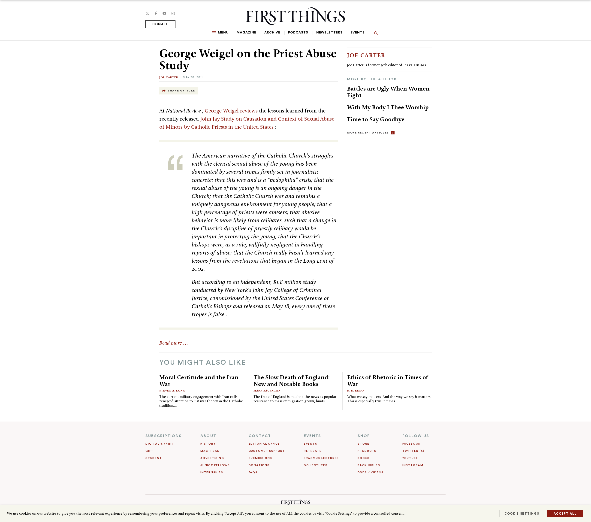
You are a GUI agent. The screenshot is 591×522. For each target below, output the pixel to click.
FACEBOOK (411, 443)
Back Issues (369, 465)
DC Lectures (315, 465)
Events (358, 32)
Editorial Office (264, 443)
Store (363, 443)
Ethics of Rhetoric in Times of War (387, 380)
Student (153, 458)
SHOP (364, 436)
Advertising (212, 458)
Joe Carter (168, 77)
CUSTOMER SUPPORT (267, 450)
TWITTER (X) (413, 450)
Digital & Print (159, 443)
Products (367, 450)
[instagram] (173, 13)
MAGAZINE (246, 32)
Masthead (210, 450)
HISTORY (207, 443)
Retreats (313, 450)
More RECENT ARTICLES (368, 132)
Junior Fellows (215, 465)
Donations (259, 465)
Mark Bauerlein (267, 390)
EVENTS (312, 436)
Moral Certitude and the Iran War (198, 380)
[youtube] (164, 13)
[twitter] (147, 13)
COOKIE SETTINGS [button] (521, 513)
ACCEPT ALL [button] (565, 513)
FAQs (253, 472)
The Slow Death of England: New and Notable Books (291, 380)
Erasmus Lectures (321, 458)
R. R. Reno (355, 390)
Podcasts (298, 32)
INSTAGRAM (412, 465)
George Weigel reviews (232, 110)
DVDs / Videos (371, 472)
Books (364, 458)
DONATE (160, 24)
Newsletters (329, 32)
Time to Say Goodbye (375, 119)
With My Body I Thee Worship (387, 107)
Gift (149, 450)
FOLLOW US (415, 436)
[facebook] (155, 13)
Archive (272, 32)
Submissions (260, 458)
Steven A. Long (172, 390)
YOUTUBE (410, 458)
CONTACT (260, 436)
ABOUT (208, 436)
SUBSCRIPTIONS (163, 436)
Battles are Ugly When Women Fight (388, 92)
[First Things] (295, 16)
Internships (211, 472)
